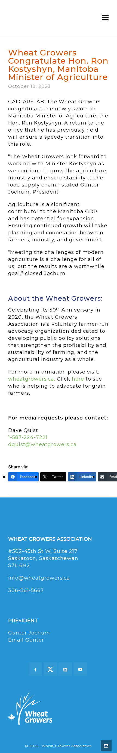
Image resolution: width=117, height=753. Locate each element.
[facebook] (35, 669)
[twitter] (50, 669)
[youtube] (80, 669)
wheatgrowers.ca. (31, 379)
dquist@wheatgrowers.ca (42, 444)
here (78, 379)
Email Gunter (26, 640)
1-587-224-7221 (28, 437)
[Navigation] (105, 17)
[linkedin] (65, 669)
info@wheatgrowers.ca (39, 578)
